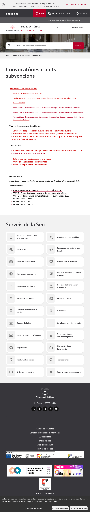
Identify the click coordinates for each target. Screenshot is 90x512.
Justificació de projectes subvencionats (30, 153)
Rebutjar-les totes (60, 508)
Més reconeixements (45, 493)
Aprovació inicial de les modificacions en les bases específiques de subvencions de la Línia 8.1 (46, 107)
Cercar (78, 45)
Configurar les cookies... (34, 508)
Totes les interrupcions (76, 4)
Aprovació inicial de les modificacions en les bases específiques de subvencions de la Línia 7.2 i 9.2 (48, 112)
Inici (7, 55)
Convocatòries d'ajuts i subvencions (26, 55)
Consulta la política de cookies (45, 501)
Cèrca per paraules (12, 41)
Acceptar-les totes (79, 508)
